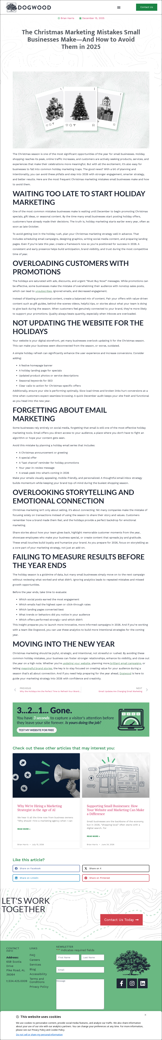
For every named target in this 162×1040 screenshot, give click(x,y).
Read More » (23, 829)
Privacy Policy (39, 986)
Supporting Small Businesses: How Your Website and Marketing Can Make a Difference (115, 810)
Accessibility (38, 974)
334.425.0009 (17, 981)
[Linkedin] (143, 983)
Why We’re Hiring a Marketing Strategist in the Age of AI (39, 808)
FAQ (32, 955)
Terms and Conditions (37, 980)
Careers (35, 959)
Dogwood (125, 673)
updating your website (76, 663)
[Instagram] (132, 983)
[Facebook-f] (121, 983)
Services (35, 964)
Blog (33, 969)
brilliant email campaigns (125, 663)
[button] (119, 7)
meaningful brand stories (36, 668)
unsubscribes (43, 291)
